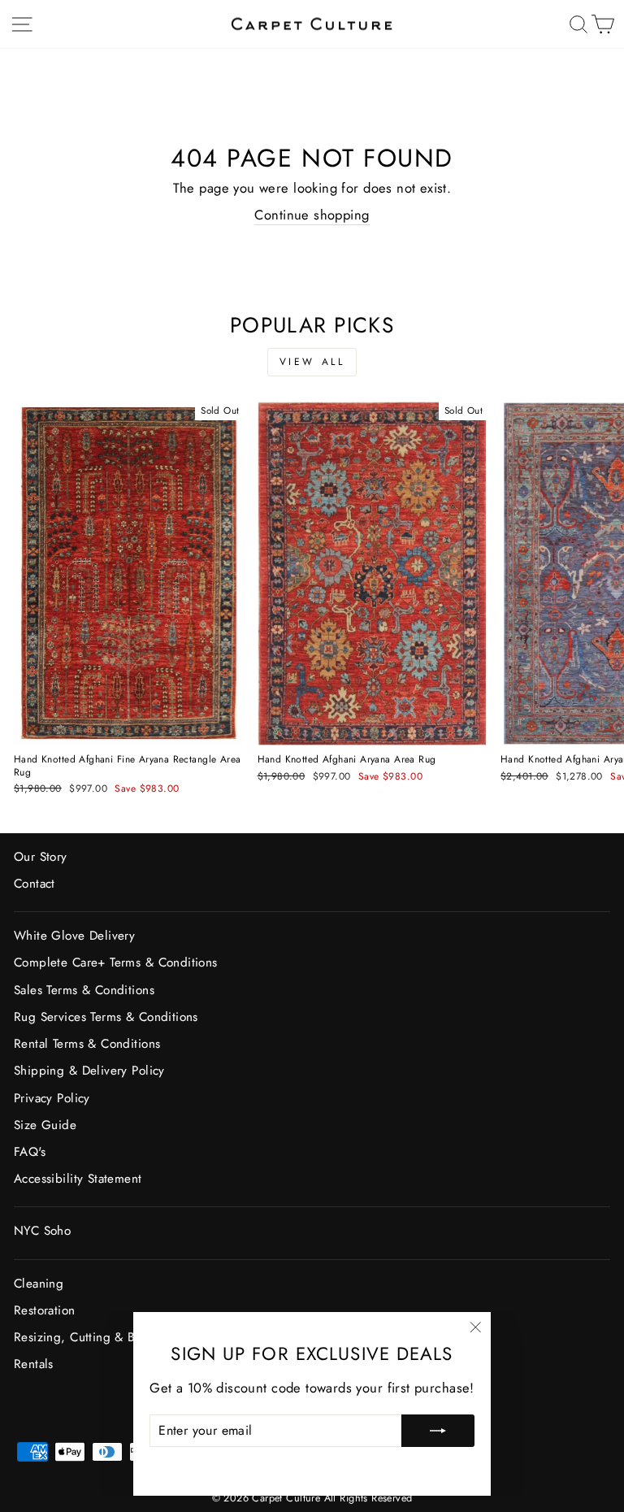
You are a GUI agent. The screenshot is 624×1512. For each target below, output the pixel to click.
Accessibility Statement (78, 1179)
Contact (34, 884)
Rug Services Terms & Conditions (106, 1017)
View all (312, 361)
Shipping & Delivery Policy (89, 1071)
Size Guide (45, 1125)
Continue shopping (311, 215)
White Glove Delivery (74, 936)
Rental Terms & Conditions (87, 1044)
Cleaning (38, 1284)
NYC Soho (42, 1231)
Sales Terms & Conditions (84, 990)
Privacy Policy (52, 1098)
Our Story (40, 857)
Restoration (45, 1310)
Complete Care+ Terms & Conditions (116, 962)
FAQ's (30, 1152)
